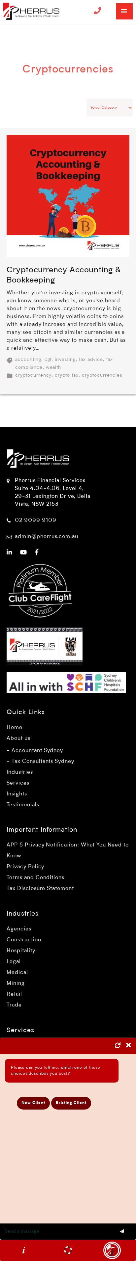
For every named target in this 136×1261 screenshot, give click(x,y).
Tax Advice (91, 359)
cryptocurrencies (102, 375)
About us (18, 738)
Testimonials (23, 805)
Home (14, 727)
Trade (14, 1005)
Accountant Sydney (37, 750)
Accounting (28, 359)
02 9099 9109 (35, 520)
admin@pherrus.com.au (46, 536)
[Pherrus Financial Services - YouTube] (23, 553)
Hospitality (21, 950)
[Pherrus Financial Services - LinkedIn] (9, 553)
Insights (17, 794)
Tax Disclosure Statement (40, 888)
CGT (48, 359)
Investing (65, 359)
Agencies (19, 929)
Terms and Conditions (35, 877)
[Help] (24, 1250)
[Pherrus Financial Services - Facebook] (37, 553)
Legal (14, 961)
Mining (16, 983)
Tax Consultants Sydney (43, 761)
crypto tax (67, 375)
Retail (14, 994)
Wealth (53, 367)
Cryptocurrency (33, 375)
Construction (24, 940)
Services (18, 783)
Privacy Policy (25, 867)
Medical (17, 972)
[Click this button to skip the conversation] (112, 1250)
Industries (20, 772)
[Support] (68, 1250)
